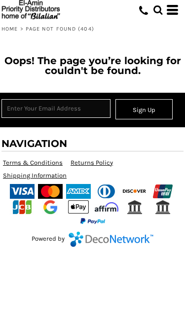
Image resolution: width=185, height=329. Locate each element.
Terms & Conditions (33, 162)
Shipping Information (35, 175)
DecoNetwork (111, 239)
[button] (158, 10)
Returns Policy (92, 162)
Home (9, 29)
